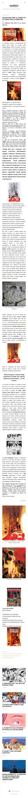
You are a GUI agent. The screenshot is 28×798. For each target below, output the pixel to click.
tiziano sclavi (10, 657)
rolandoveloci (5, 657)
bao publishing (11, 653)
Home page (5, 9)
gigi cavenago (10, 655)
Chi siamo (13, 9)
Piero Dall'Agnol (16, 655)
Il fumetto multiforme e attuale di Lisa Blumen (13, 729)
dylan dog (4, 655)
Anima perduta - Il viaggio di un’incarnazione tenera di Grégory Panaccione (14, 777)
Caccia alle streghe (18, 653)
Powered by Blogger (15, 791)
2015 (6, 653)
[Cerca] (25, 2)
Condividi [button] (4, 651)
